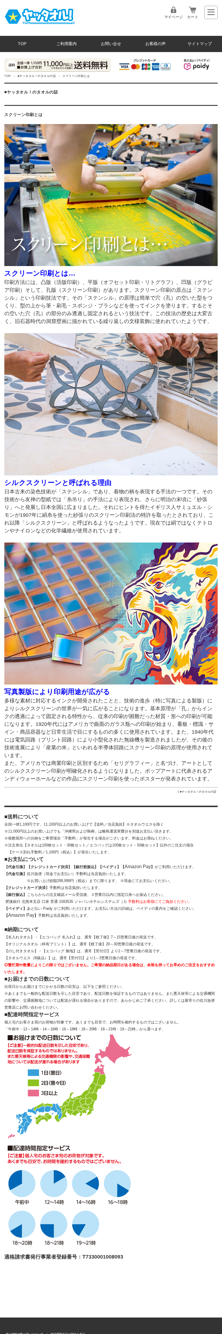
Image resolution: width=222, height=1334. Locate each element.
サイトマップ (200, 44)
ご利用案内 (66, 44)
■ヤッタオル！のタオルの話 (37, 76)
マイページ (173, 17)
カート (192, 17)
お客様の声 (155, 44)
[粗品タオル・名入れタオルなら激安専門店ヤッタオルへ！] (39, 25)
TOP (22, 44)
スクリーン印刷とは (23, 114)
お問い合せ (111, 44)
